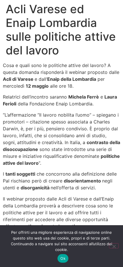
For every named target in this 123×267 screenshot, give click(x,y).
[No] (114, 245)
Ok (63, 258)
